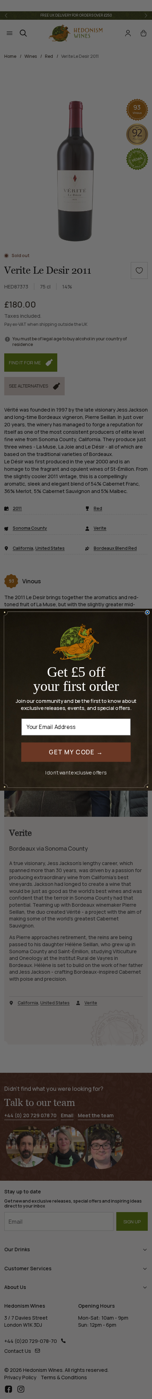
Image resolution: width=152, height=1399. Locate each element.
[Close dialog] (147, 612)
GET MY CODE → (76, 752)
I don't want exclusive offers (76, 772)
